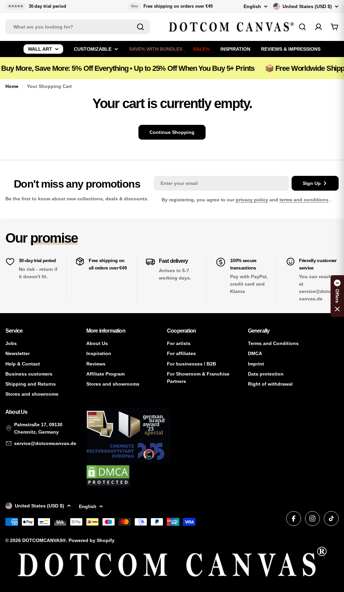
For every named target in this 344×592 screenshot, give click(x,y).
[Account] (318, 27)
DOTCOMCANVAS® (44, 540)
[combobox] (77, 26)
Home (11, 86)
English (252, 6)
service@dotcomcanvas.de (45, 443)
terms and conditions (304, 199)
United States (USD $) (307, 6)
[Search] (140, 27)
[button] (337, 296)
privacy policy (252, 199)
